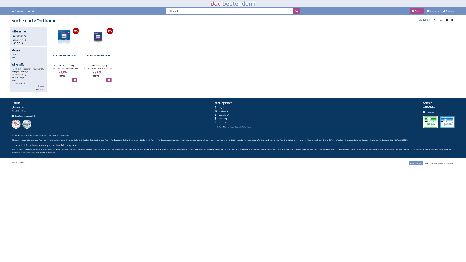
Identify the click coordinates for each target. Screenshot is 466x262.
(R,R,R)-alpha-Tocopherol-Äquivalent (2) (28, 69)
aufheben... (40, 89)
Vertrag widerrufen (416, 163)
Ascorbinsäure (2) (19, 74)
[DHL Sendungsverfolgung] (438, 107)
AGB (426, 163)
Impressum (450, 163)
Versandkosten (30, 135)
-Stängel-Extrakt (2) (20, 72)
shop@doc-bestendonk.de (25, 116)
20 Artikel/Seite (424, 20)
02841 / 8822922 (20, 109)
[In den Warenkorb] (74, 80)
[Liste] (451, 20)
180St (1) (15, 54)
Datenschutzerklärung (438, 163)
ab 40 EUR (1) (17, 43)
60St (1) (15, 57)
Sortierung (438, 20)
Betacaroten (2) (18, 77)
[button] (17, 11)
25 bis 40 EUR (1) (19, 40)
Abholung (431, 112)
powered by (16, 162)
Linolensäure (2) (18, 83)
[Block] (446, 20)
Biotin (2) (15, 80)
